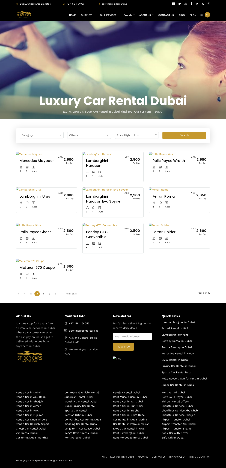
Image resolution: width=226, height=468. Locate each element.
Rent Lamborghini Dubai (128, 433)
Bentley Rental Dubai (126, 392)
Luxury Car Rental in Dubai (179, 366)
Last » (74, 294)
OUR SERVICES (108, 15)
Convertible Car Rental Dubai (83, 419)
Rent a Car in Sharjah (29, 401)
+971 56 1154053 (76, 3)
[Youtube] (186, 4)
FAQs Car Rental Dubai (122, 456)
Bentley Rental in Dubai (177, 341)
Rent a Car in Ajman (28, 406)
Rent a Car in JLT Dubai (128, 401)
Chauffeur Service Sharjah (178, 415)
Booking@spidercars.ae (84, 330)
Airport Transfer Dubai (176, 419)
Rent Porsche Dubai (77, 437)
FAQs (193, 15)
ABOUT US (145, 15)
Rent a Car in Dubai (28, 392)
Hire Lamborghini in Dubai (178, 322)
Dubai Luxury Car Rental (80, 406)
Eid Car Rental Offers (175, 401)
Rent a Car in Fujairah (29, 415)
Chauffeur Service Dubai (177, 406)
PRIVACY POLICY (177, 456)
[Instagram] (209, 4)
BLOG (182, 15)
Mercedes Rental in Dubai (178, 353)
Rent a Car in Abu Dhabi (31, 397)
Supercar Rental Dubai (78, 397)
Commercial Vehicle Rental (81, 392)
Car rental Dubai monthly (32, 437)
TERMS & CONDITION (199, 456)
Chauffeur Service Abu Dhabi (180, 410)
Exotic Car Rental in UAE (129, 428)
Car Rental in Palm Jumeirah (131, 424)
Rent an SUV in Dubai (78, 415)
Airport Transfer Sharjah (177, 428)
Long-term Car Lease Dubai (82, 428)
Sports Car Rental (75, 410)
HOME (72, 15)
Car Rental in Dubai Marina (130, 419)
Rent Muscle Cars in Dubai (130, 397)
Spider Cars (41, 460)
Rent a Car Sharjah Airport (32, 424)
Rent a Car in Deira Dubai (129, 415)
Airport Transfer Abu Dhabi (179, 424)
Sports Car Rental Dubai (177, 372)
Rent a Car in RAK (27, 410)
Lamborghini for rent (175, 334)
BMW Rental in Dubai (175, 359)
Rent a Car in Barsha (126, 410)
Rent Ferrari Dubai (173, 392)
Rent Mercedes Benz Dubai (130, 437)
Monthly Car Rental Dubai (80, 401)
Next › (68, 294)
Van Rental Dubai (27, 433)
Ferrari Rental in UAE (175, 328)
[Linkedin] (197, 4)
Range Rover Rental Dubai (81, 433)
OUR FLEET (87, 15)
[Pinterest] (203, 4)
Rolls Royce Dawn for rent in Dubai (184, 378)
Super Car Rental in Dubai (178, 385)
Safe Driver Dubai (173, 437)
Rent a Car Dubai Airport (31, 419)
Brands (128, 15)
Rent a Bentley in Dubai (177, 347)
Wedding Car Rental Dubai (80, 424)
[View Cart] (207, 14)
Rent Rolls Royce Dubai (177, 397)
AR (70, 460)
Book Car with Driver (175, 433)
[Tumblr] (191, 4)
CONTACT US (166, 15)
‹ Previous (18, 294)
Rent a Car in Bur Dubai (128, 406)
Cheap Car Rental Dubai (31, 428)
